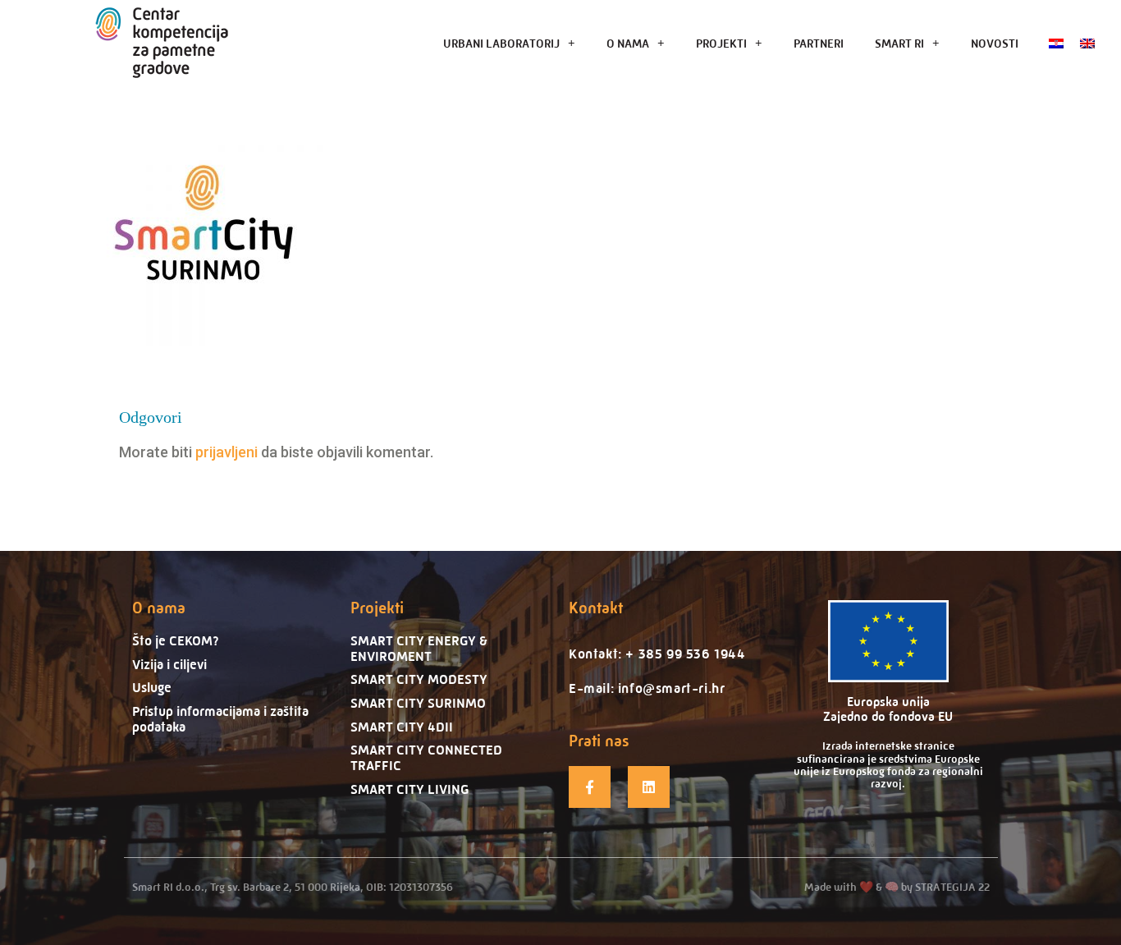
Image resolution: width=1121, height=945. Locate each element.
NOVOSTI (994, 43)
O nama (158, 608)
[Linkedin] (649, 787)
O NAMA (627, 43)
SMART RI (899, 43)
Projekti (377, 608)
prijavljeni (226, 452)
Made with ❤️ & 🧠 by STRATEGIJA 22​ (897, 886)
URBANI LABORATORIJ (501, 43)
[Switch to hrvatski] (1056, 43)
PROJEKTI (721, 43)
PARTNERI (819, 43)
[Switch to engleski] (1087, 43)
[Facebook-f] (590, 787)
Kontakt (596, 608)
